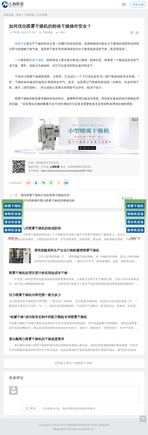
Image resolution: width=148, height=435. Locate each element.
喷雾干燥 (20, 43)
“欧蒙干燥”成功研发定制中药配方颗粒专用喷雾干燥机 (48, 317)
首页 (18, 14)
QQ (36, 182)
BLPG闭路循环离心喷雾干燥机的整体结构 (48, 200)
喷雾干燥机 (36, 60)
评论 (33, 408)
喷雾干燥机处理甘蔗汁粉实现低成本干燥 (38, 273)
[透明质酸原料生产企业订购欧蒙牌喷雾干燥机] (20, 255)
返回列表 (127, 198)
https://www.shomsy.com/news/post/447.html (66, 170)
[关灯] (143, 418)
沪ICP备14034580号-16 (80, 429)
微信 (43, 182)
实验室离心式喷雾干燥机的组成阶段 (35, 228)
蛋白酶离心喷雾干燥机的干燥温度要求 (36, 339)
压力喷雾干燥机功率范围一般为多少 (35, 295)
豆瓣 (51, 182)
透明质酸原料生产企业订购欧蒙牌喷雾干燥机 (66, 250)
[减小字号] (137, 32)
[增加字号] (132, 32)
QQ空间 (58, 182)
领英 (66, 182)
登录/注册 (138, 4)
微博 (28, 182)
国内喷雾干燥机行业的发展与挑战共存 (45, 195)
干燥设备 (29, 14)
